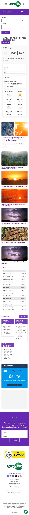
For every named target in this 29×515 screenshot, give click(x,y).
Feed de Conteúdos (14, 483)
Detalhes (9, 101)
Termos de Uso (10, 490)
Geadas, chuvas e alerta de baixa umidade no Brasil (13, 262)
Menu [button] (25, 12)
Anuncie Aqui (14, 481)
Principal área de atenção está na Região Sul (13, 143)
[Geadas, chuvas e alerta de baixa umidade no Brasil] (14, 253)
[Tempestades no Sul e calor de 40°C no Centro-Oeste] (14, 129)
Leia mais (5, 147)
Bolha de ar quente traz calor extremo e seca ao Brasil (13, 205)
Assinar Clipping (14, 486)
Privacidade (19, 490)
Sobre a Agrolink (14, 479)
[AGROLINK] (15, 4)
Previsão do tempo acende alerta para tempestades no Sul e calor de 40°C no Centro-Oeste (14, 139)
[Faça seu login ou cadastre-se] (23, 4)
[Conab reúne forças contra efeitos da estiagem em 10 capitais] (14, 158)
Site (19, 338)
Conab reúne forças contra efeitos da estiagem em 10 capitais (12, 167)
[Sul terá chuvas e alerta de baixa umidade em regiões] (14, 215)
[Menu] (6, 4)
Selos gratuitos (15, 485)
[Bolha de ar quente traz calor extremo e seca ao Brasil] (14, 196)
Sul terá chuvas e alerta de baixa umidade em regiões (13, 224)
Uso (13, 507)
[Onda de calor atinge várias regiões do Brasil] (14, 178)
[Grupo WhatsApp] (26, 512)
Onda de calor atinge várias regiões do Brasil (14, 186)
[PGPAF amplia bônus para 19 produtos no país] (14, 234)
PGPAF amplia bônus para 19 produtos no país (13, 243)
